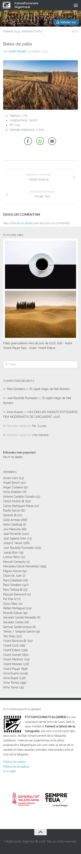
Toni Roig (9, 636)
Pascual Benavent (14, 594)
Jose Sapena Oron (14, 538)
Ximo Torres (10, 687)
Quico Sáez (10, 603)
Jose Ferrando (12, 533)
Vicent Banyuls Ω (14, 640)
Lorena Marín (11, 557)
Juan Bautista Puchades (22, 398)
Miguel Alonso (12, 571)
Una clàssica (40, 435)
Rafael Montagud (14, 608)
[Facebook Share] (28, 141)
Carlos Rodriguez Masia (18, 506)
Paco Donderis (16, 389)
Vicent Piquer (17, 51)
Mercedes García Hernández (21, 566)
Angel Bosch (11, 482)
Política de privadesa (16, 766)
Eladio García (11, 510)
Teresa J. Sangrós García (18, 631)
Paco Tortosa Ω (12, 589)
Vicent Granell (12, 654)
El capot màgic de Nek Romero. (50, 389)
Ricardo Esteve (12, 613)
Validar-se (67, 22)
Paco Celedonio (12, 580)
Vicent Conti (10, 645)
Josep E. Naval (12, 543)
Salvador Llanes (13, 622)
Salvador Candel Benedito (19, 617)
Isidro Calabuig (12, 524)
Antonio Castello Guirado (19, 496)
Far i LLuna (39, 426)
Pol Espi (8, 599)
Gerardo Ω (9, 515)
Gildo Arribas (11, 520)
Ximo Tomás (11, 682)
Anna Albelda (12, 492)
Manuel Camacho (14, 561)
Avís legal (9, 771)
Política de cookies (14, 761)
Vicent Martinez (13, 659)
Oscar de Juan (12, 575)
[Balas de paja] (40, 85)
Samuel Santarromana (17, 627)
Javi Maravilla (12, 529)
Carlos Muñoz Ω (13, 501)
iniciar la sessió (22, 223)
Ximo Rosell (10, 678)
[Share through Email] (52, 141)
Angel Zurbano (13, 487)
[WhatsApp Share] (40, 141)
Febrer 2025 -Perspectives (22, 31)
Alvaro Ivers (10, 478)
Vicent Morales (12, 664)
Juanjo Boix (10, 552)
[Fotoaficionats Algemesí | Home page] (8, 5)
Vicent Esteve (11, 650)
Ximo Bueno (15, 412)
